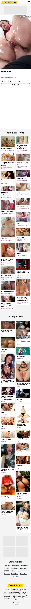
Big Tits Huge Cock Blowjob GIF (23, 194)
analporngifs (3, 514)
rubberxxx (3, 401)
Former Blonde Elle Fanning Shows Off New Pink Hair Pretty (22, 147)
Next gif (15, 84)
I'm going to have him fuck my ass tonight (7, 512)
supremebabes (20, 401)
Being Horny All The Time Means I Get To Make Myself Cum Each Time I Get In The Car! (23, 529)
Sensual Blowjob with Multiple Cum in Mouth (7, 183)
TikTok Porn (6, 565)
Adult (2, 412)
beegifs (18, 441)
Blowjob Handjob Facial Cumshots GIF (22, 167)
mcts (18, 223)
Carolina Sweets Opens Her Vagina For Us (23, 384)
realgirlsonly (3, 385)
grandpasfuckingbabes (7, 291)
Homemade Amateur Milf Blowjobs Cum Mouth (6, 196)
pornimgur (19, 532)
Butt (2, 426)
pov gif (18, 192)
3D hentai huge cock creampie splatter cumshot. (6, 332)
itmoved (3, 180)
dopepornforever (21, 178)
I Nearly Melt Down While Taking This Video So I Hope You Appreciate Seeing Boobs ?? (7, 382)
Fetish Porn (14, 574)
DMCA (14, 602)
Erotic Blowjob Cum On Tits (7, 308)
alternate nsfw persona (7, 211)
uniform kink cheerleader (20, 466)
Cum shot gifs (20, 237)
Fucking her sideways (7, 439)
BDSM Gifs (23, 568)
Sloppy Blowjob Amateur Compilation (6, 278)
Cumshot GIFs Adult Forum (22, 163)
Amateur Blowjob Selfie (22, 180)
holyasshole (3, 428)
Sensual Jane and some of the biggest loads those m (6, 305)
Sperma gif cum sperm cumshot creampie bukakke (7, 164)
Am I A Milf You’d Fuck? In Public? (7, 469)
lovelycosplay (19, 468)
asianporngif (3, 441)
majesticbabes (20, 358)
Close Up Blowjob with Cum (8, 77)
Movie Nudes (14, 568)
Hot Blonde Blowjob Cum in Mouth (22, 151)
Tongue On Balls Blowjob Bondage (6, 214)
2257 (17, 602)
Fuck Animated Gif (6, 148)
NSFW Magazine (9, 571)
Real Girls (15, 576)
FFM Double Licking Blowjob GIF (23, 209)
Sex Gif (7, 568)
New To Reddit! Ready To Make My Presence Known (23, 495)
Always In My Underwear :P (5, 497)
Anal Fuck (4, 349)
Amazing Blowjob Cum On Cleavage (22, 303)
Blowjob (3, 75)
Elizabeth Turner (21, 356)
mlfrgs (18, 453)
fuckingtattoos (19, 498)
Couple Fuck (20, 451)
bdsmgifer (19, 344)
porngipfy (3, 351)
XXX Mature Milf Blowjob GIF (7, 150)
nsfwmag (18, 386)
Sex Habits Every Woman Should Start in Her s (23, 272)
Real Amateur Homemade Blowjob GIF (22, 276)
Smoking (19, 253)
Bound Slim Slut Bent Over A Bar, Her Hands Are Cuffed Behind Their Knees (7, 398)
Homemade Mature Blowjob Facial (7, 263)
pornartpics (19, 427)
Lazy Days (19, 399)
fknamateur (3, 472)
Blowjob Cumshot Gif (7, 275)
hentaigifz (3, 334)
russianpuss (3, 499)
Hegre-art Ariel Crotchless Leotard (22, 425)
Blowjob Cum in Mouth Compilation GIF (21, 240)
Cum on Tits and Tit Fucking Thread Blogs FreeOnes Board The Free (23, 299)
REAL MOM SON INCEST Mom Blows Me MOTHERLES (7, 259)
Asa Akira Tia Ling (22, 439)
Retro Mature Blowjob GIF (6, 293)
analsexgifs (3, 414)
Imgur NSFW (15, 565)
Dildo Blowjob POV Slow (22, 225)
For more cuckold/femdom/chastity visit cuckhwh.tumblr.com (23, 341)
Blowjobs (7, 574)
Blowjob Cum (10, 75)
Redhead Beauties (21, 571)
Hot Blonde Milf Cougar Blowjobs (22, 256)
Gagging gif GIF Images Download (6, 193)
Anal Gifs (4, 238)
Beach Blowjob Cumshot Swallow (6, 168)
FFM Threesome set (22, 206)
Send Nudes (24, 565)
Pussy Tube (23, 574)
